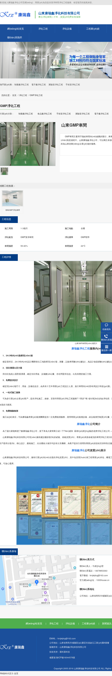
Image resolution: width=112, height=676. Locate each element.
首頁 (14, 95)
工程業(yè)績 (92, 28)
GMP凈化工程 (36, 95)
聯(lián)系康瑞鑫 (9, 553)
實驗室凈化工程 (56, 84)
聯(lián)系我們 (14, 37)
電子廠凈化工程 (39, 84)
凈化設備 (67, 28)
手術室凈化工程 (73, 84)
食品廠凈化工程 (44, 113)
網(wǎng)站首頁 (15, 28)
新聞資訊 (106, 623)
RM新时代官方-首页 (9, 673)
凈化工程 (43, 28)
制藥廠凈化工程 (21, 84)
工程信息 (6, 219)
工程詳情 (6, 257)
